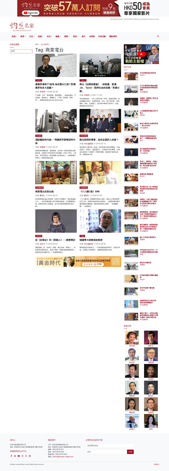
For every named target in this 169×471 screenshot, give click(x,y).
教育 (22, 36)
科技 (75, 36)
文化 (31, 36)
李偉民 (42, 92)
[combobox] (21, 51)
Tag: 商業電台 (45, 44)
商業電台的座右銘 (44, 191)
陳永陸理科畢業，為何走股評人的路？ (99, 139)
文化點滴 (39, 136)
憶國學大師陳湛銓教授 (91, 240)
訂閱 (130, 452)
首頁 (36, 44)
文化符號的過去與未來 (148, 73)
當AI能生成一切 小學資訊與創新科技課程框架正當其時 (149, 189)
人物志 (82, 236)
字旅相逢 (39, 236)
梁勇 (141, 254)
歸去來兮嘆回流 (145, 262)
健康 (57, 36)
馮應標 (42, 147)
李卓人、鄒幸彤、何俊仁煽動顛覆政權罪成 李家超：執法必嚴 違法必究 (149, 163)
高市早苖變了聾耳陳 (147, 288)
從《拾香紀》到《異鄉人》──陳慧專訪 (55, 240)
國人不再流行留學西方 (148, 237)
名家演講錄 (83, 136)
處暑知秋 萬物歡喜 (146, 174)
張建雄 (142, 239)
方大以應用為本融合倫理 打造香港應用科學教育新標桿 (149, 88)
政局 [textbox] (13, 51)
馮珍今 (42, 244)
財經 (40, 36)
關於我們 (113, 36)
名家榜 (92, 36)
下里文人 (39, 80)
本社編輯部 (88, 144)
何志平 (142, 75)
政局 (14, 36)
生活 (48, 36)
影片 (84, 36)
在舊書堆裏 (39, 187)
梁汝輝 (142, 193)
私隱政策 (156, 464)
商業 (66, 36)
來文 (141, 140)
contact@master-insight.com (62, 457)
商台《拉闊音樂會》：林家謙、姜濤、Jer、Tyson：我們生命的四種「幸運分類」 (99, 88)
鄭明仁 (42, 195)
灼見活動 (102, 36)
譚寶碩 (142, 115)
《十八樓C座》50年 (90, 191)
